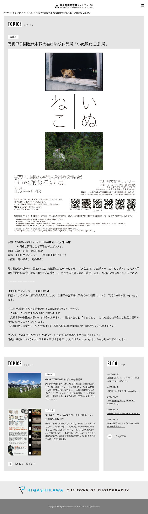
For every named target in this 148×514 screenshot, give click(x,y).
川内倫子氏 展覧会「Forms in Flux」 (123, 391)
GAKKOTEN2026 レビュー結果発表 (63, 379)
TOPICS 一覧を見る (25, 464)
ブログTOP (120, 436)
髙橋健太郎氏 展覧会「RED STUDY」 (123, 414)
